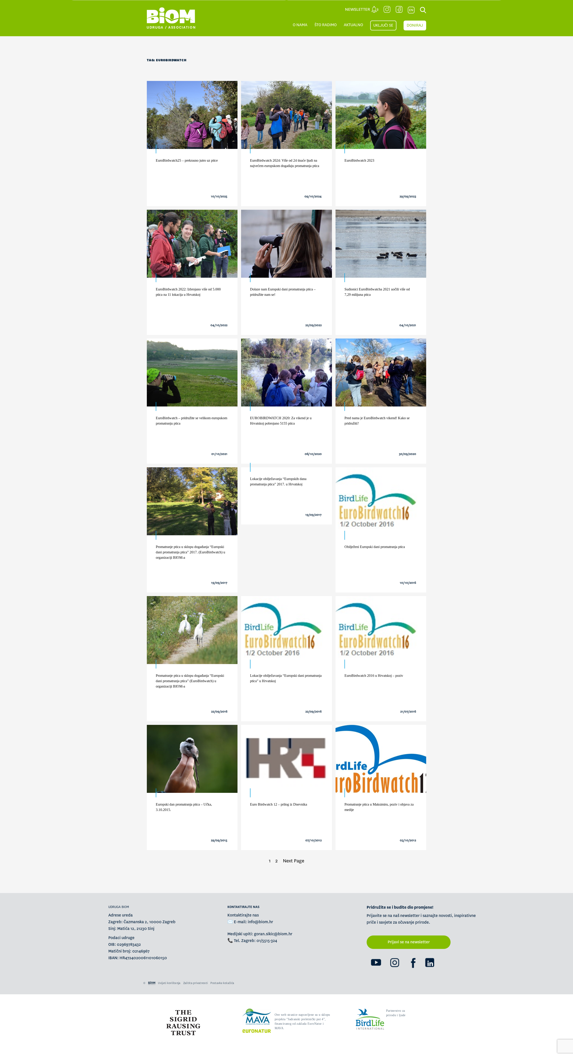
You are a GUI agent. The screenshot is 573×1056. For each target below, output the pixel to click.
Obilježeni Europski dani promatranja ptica (374, 547)
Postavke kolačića (222, 983)
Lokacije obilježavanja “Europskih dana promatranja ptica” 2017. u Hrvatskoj (278, 481)
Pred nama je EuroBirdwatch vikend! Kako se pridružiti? (377, 420)
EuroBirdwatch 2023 (359, 160)
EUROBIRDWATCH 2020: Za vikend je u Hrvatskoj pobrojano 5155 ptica (281, 420)
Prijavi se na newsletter (409, 942)
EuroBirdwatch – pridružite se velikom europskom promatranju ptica (191, 420)
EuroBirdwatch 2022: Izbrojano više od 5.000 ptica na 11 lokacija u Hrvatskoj (188, 291)
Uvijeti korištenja (169, 983)
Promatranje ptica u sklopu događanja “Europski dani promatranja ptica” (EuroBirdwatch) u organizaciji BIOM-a (190, 681)
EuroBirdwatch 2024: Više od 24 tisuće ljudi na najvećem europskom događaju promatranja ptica (284, 163)
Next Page (293, 861)
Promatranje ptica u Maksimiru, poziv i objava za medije (379, 807)
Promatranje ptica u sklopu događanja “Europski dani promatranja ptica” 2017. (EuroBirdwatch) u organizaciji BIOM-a (190, 552)
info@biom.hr (260, 922)
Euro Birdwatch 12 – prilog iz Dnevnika (278, 804)
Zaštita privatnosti (195, 983)
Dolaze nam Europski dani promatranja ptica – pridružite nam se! (283, 291)
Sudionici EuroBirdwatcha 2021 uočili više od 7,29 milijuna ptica (377, 291)
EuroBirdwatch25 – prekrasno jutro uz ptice (187, 160)
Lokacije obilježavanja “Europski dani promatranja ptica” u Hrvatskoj (286, 678)
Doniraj (415, 25)
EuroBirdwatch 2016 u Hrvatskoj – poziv (373, 675)
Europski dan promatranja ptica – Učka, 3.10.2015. (184, 807)
